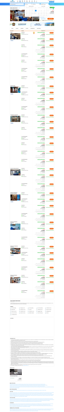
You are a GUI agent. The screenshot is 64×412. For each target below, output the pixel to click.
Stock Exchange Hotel (22, 390)
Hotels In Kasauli (31, 410)
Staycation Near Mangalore (39, 400)
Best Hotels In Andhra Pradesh (31, 394)
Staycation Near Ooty (37, 398)
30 (46, 15)
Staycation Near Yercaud (13, 401)
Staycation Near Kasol (32, 401)
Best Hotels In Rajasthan (51, 392)
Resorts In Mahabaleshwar (13, 404)
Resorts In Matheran (41, 405)
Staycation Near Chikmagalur (13, 398)
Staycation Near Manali (50, 398)
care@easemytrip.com (26, 365)
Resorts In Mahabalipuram (18, 405)
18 (38, 13)
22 (29, 13)
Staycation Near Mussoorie (13, 400)
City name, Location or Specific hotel (14, 3)
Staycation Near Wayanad (13, 399)
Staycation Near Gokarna (51, 399)
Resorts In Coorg (48, 404)
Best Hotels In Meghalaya (13, 394)
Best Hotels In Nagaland (50, 395)
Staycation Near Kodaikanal (25, 399)
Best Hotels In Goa (12, 392)
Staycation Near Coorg (20, 398)
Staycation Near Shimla (32, 399)
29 (29, 15)
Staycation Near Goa (32, 398)
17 (32, 12)
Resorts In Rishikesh (33, 404)
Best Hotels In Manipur (49, 393)
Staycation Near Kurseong (38, 401)
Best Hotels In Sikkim (12, 393)
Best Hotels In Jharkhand (30, 395)
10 (32, 10)
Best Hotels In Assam (46, 394)
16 (46, 12)
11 (38, 12)
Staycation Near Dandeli (38, 399)
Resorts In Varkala (28, 405)
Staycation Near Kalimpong (32, 400)
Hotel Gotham (11, 390)
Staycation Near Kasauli (19, 399)
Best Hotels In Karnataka (36, 395)
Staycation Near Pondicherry (46, 400)
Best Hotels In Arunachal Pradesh (40, 394)
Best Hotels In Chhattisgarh (13, 395)
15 (29, 12)
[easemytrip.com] (13, 2)
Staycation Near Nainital (19, 400)
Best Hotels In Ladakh (38, 392)
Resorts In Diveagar (37, 404)
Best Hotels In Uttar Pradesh (30, 393)
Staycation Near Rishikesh (26, 400)
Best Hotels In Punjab (12, 396)
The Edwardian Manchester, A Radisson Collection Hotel (39, 390)
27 (26, 15)
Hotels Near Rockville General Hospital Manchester (39, 384)
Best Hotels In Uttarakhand (23, 393)
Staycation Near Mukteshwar (25, 401)
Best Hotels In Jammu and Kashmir (18, 392)
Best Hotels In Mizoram (18, 394)
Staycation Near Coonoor (19, 401)
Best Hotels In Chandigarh (25, 394)
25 (34, 13)
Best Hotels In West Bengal (37, 393)
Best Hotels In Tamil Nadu (18, 396)
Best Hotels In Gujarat (19, 395)
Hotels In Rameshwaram (26, 410)
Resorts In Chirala (24, 404)
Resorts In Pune (51, 405)
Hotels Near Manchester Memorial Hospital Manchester (16, 384)
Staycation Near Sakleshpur (26, 398)
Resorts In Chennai (22, 406)
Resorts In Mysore (28, 404)
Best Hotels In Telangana (24, 396)
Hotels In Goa (11, 410)
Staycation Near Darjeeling (43, 398)
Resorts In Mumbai (46, 405)
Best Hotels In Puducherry (43, 393)
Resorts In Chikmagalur (43, 404)
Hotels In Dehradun (36, 410)
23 (46, 13)
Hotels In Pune (21, 410)
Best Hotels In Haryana (24, 395)
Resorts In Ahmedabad (17, 406)
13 (26, 12)
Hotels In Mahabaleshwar (16, 410)
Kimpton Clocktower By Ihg (16, 390)
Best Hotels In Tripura (17, 393)
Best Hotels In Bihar (51, 394)
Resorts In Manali (23, 405)
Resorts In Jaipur (32, 405)
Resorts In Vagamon (18, 404)
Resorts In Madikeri (36, 405)
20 (26, 13)
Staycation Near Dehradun (44, 399)
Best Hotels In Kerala (33, 392)
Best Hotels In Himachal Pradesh (27, 392)
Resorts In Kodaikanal (27, 406)
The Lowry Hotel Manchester (28, 390)
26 (35, 13)
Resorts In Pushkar (12, 406)
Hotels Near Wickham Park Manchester (28, 384)
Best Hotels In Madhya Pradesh (43, 395)
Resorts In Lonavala (12, 405)
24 (32, 13)
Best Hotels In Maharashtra (44, 392)
